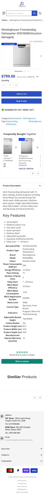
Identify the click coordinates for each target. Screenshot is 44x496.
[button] (3, 13)
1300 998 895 (14, 433)
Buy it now (22, 101)
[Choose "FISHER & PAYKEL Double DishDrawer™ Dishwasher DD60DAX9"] (11, 140)
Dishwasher (16, 118)
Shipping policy (22, 489)
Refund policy (22, 480)
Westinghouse (29, 118)
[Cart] (40, 13)
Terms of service (22, 486)
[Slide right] (41, 56)
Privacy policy (22, 483)
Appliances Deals (18, 477)
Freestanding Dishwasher (12, 122)
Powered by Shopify (30, 477)
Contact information (22, 492)
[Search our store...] (34, 13)
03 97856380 (14, 424)
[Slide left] (3, 56)
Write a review (22, 361)
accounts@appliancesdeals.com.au (19, 440)
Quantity (5, 80)
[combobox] (21, 13)
